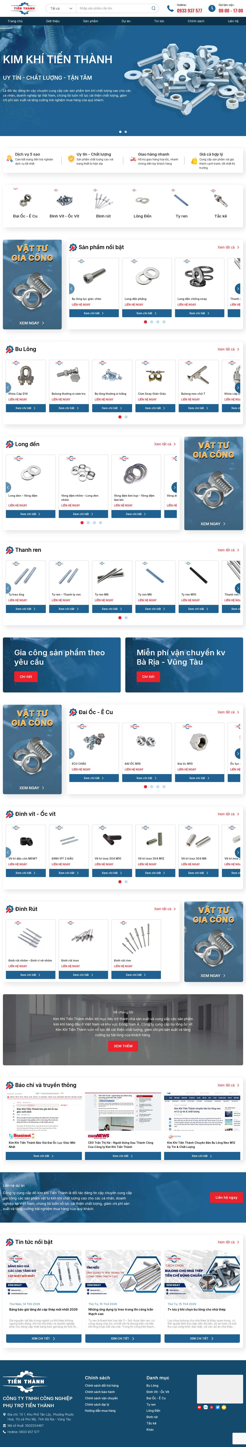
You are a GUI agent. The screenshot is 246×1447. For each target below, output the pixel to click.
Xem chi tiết (92, 313)
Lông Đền (153, 1411)
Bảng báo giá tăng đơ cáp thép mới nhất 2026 (43, 1309)
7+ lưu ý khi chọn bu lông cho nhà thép (197, 1309)
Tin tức (159, 21)
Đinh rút (152, 1417)
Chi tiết (26, 677)
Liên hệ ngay (81, 304)
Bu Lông (152, 1385)
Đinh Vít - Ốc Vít (157, 1392)
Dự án (126, 21)
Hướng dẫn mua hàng (100, 1411)
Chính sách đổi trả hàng (102, 1385)
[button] (120, 132)
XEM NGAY (29, 323)
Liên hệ (233, 21)
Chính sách (196, 21)
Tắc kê (151, 1423)
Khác (150, 1429)
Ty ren (151, 1404)
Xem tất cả (226, 247)
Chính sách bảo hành (100, 1392)
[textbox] (56, 8)
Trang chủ (14, 21)
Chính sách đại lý (97, 1404)
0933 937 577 (189, 10)
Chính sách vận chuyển (101, 1398)
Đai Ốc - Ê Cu (156, 1398)
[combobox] (61, 8)
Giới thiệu (53, 21)
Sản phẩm (90, 21)
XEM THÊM (123, 1046)
